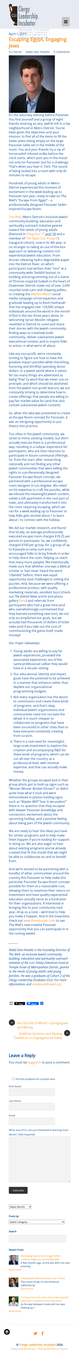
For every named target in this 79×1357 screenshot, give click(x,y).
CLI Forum (15, 52)
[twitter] (35, 1333)
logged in (34, 1062)
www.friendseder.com (39, 920)
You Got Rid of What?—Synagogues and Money (39, 1025)
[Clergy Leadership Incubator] (23, 15)
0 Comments (62, 52)
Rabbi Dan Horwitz (38, 52)
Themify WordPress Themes (53, 1348)
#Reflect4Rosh (41, 294)
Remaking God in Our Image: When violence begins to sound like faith (41, 1257)
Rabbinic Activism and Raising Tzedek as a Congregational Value (41, 1035)
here (22, 601)
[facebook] (42, 1333)
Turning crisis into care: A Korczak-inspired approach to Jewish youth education (44, 1299)
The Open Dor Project (41, 238)
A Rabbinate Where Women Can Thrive (43, 1278)
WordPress (30, 1348)
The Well (15, 217)
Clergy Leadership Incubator (37, 1344)
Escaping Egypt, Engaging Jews (38, 42)
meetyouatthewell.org (46, 984)
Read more (15, 1269)
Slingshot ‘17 (35, 234)
